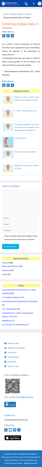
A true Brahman (20, 138)
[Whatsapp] (8, 37)
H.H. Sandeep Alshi (9, 309)
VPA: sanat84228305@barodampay (18, 397)
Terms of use (13, 366)
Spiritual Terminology (16, 348)
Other (4, 274)
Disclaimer (12, 362)
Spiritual (5, 270)
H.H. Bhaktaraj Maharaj (11, 297)
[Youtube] (10, 431)
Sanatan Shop (13, 357)
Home (5, 14)
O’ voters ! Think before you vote (25, 111)
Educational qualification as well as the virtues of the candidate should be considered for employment (27, 127)
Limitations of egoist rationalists (25, 152)
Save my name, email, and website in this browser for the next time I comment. (21, 238)
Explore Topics (13, 343)
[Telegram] (12, 37)
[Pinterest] (14, 431)
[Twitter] (3, 37)
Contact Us (12, 352)
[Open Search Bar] (39, 3)
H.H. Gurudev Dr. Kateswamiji (14, 325)
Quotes (5, 263)
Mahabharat (7, 321)
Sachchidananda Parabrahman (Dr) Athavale (20, 301)
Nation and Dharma (10, 266)
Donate (12, 405)
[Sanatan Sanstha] (11, 3)
